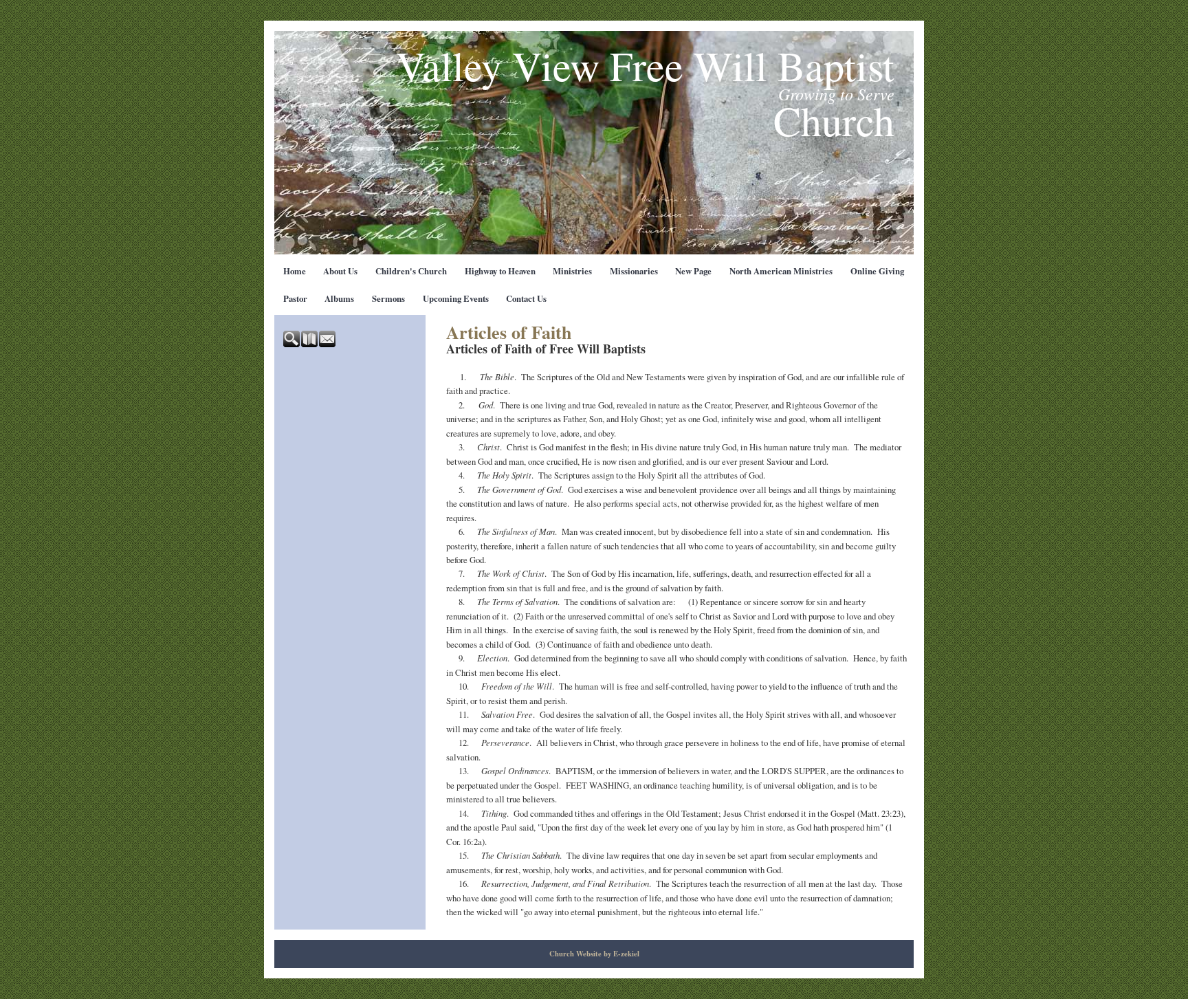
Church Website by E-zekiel (594, 953)
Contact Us (526, 298)
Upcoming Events (456, 298)
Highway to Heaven (500, 271)
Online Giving (877, 271)
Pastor (295, 298)
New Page (693, 271)
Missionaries (634, 271)
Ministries (572, 271)
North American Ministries (781, 271)
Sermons (388, 298)
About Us (340, 271)
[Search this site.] (292, 344)
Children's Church (411, 271)
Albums (339, 298)
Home (294, 271)
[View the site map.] (310, 344)
